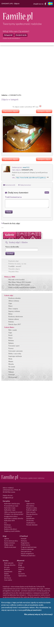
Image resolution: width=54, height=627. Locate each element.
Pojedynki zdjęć (13, 261)
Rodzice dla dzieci (10, 529)
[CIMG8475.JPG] (27, 152)
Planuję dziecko (31, 514)
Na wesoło (11, 366)
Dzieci (10, 306)
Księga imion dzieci (11, 516)
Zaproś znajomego (27, 549)
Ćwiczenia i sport (13, 346)
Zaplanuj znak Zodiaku (12, 531)
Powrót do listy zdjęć (11, 223)
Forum (20, 563)
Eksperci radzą (31, 508)
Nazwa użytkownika (12, 247)
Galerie (21, 569)
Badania (11, 343)
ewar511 (26, 167)
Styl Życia (7, 578)
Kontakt (23, 538)
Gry (5, 523)
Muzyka (11, 364)
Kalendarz (7, 527)
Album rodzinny (13, 301)
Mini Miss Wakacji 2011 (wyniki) (19, 285)
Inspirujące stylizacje (15, 356)
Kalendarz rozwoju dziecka (13, 518)
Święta (6, 573)
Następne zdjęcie (44, 111)
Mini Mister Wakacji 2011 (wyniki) (19, 282)
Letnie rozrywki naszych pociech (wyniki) (22, 287)
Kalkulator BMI (9, 520)
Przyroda (11, 369)
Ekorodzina (30, 506)
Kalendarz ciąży (9, 508)
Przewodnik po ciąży (11, 506)
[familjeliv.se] (50, 4)
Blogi (20, 565)
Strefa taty (30, 520)
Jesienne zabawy (13, 319)
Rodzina (11, 340)
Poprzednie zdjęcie (10, 111)
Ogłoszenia (30, 503)
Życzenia (21, 573)
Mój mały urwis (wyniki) (16, 279)
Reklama (24, 541)
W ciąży (7, 567)
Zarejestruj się (21, 35)
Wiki (19, 571)
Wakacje (11, 372)
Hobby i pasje (8, 545)
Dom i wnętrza (13, 308)
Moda (10, 359)
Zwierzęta (11, 374)
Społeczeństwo (9, 543)
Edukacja (7, 525)
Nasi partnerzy (26, 551)
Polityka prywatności (28, 555)
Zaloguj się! (8, 35)
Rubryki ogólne (31, 510)
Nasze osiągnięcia (27, 553)
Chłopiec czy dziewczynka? (13, 514)
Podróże (11, 322)
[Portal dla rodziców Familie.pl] (18, 20)
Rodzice (29, 516)
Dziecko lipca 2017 (14, 324)
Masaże (10, 361)
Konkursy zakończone (15, 316)
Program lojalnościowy (29, 547)
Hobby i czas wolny (14, 353)
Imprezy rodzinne (14, 311)
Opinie (6, 538)
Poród (10, 335)
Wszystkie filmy (13, 271)
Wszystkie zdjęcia (14, 269)
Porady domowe (32, 525)
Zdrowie (7, 576)
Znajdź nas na (38, 4)
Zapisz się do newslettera (11, 38)
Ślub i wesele (12, 330)
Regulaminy (25, 543)
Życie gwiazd (12, 377)
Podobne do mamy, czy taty (17, 263)
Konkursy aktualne (14, 298)
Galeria (4, 95)
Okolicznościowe (10, 547)
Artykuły (21, 567)
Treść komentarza (13, 197)
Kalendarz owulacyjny (12, 503)
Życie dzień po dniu (11, 541)
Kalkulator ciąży (9, 510)
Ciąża (10, 303)
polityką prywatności (32, 610)
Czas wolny (8, 580)
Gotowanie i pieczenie (15, 351)
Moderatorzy (25, 545)
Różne (10, 314)
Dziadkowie (30, 518)
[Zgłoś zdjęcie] (40, 107)
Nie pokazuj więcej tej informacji (38, 614)
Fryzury (11, 348)
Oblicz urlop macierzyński (13, 512)
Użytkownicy (30, 523)
